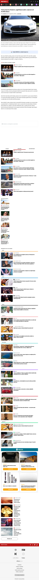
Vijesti (3, 4)
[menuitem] (35, 1)
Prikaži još (9, 538)
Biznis (34, 4)
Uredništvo (19, 564)
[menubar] (35, 2)
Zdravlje (29, 4)
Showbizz (13, 4)
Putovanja (23, 4)
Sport (8, 4)
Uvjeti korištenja (19, 568)
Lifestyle (18, 4)
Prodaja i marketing (19, 566)
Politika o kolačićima (19, 571)
